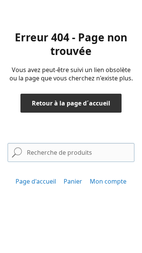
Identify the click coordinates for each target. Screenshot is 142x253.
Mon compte (108, 181)
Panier (73, 181)
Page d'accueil (36, 181)
